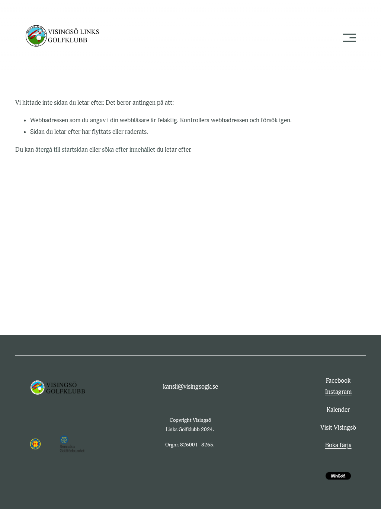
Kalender (338, 410)
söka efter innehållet (128, 150)
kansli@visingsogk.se (190, 387)
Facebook (338, 381)
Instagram (338, 392)
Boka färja (338, 445)
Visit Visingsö (338, 427)
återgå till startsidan (61, 150)
